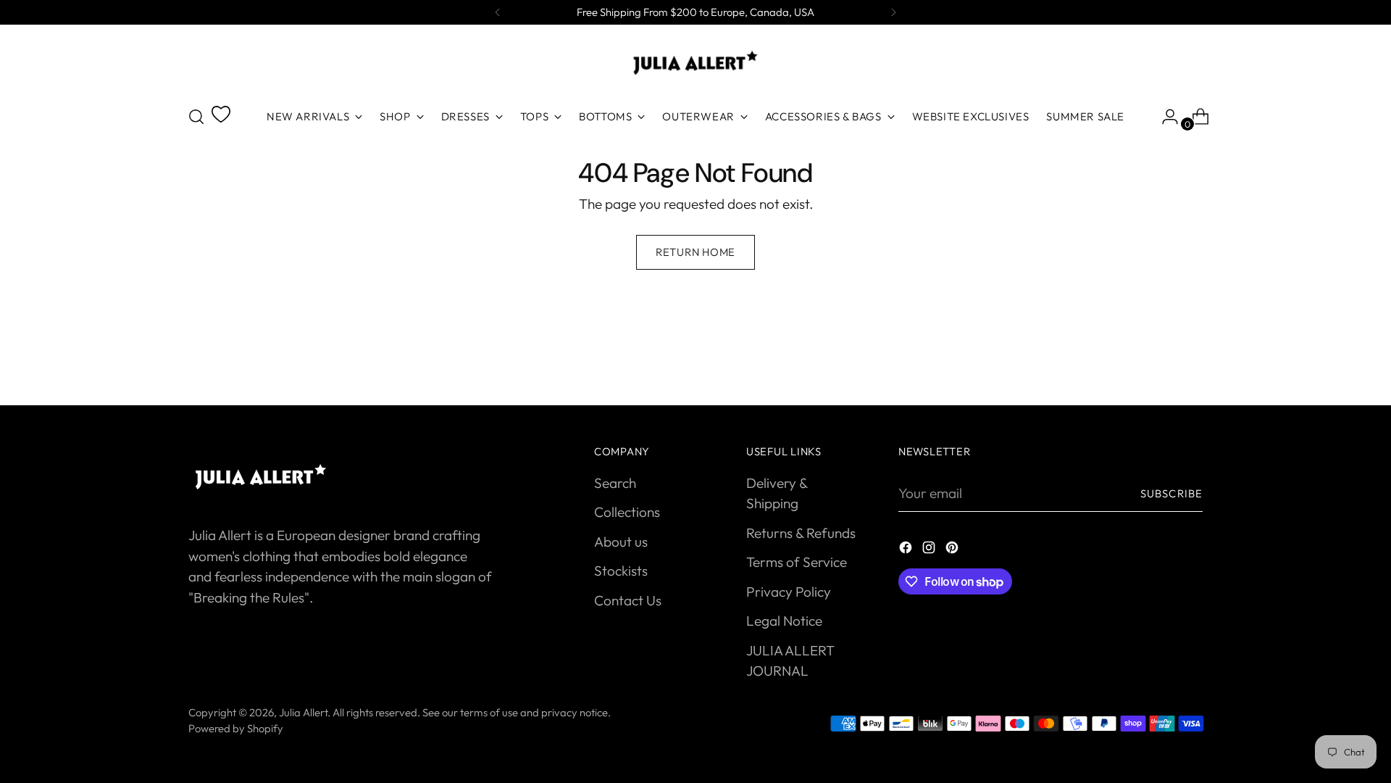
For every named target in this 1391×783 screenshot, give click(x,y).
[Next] (893, 12)
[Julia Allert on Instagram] (930, 549)
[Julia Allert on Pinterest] (953, 549)
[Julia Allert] (695, 62)
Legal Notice (784, 620)
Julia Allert (303, 712)
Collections (627, 512)
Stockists (621, 570)
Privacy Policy (788, 591)
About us (621, 541)
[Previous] (498, 12)
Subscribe (1171, 493)
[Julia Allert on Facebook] (907, 549)
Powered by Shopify (235, 728)
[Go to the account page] (1164, 116)
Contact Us (627, 600)
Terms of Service (796, 562)
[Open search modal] (196, 116)
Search (615, 483)
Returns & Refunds (801, 533)
